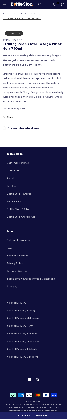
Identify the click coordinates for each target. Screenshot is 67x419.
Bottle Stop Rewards (19, 193)
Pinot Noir (38, 14)
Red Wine (25, 14)
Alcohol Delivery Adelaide (22, 349)
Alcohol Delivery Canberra (22, 356)
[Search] (40, 4)
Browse (6, 14)
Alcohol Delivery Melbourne (23, 318)
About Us (12, 178)
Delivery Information (19, 240)
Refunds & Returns (17, 255)
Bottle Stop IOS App (18, 209)
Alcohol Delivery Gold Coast (23, 341)
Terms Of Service (17, 270)
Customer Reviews (18, 162)
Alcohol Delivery (16, 302)
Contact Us (13, 170)
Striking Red (13, 40)
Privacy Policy (15, 263)
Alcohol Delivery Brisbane (22, 333)
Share (10, 117)
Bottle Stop (36, 401)
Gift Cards (13, 186)
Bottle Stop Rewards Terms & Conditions (31, 278)
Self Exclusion (15, 201)
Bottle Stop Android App (21, 216)
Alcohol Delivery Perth (20, 325)
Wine (15, 14)
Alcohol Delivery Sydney (21, 310)
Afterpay (12, 286)
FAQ (9, 247)
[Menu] (4, 4)
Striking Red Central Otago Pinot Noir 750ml (22, 18)
